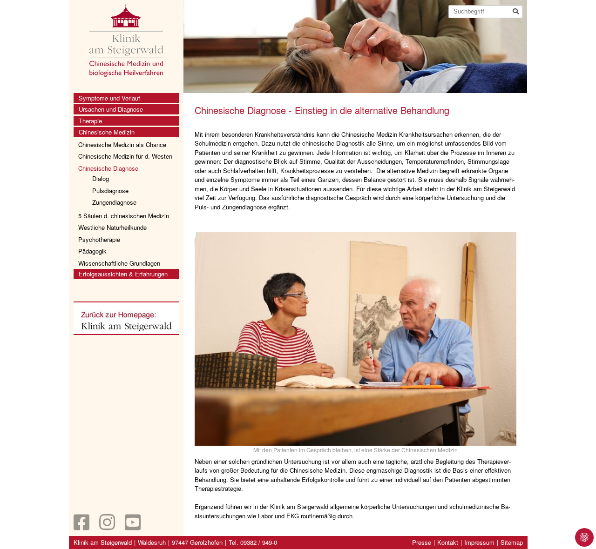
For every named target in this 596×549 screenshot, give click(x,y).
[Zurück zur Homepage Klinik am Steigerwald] (126, 319)
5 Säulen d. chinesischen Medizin (123, 215)
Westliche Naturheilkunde (112, 227)
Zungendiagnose (114, 202)
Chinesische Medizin (107, 131)
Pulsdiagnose (110, 190)
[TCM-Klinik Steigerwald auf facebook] (81, 526)
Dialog (100, 178)
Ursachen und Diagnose (111, 109)
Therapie (90, 120)
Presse (421, 542)
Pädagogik (92, 251)
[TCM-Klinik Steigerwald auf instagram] (107, 526)
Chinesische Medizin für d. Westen (125, 156)
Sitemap (512, 542)
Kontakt (447, 542)
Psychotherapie (99, 239)
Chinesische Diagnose (108, 168)
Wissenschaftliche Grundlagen (119, 263)
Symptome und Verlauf (109, 98)
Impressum (479, 542)
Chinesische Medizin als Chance (122, 144)
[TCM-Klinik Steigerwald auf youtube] (133, 526)
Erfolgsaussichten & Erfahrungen (123, 273)
